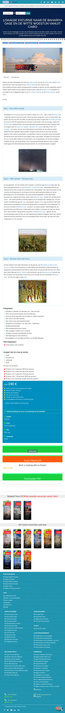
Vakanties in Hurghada (41, 668)
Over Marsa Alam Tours (9, 595)
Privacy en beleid (7, 600)
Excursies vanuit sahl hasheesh (14, 628)
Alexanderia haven (40, 616)
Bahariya (47, 185)
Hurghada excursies (11, 630)
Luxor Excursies (10, 632)
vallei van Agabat (23, 127)
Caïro (58, 82)
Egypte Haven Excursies (11, 584)
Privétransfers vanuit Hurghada (43, 636)
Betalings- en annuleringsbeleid (11, 598)
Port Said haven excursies (42, 621)
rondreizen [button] (22, 6)
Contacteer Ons (7, 605)
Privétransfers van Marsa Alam (43, 638)
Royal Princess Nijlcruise (12, 654)
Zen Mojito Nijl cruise (11, 663)
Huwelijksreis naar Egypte (42, 675)
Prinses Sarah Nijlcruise (12, 675)
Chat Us (58, 708)
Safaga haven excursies (41, 619)
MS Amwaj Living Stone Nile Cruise (15, 666)
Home (6, 6)
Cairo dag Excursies (31, 43)
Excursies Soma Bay (11, 625)
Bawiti (19, 272)
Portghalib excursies (11, 641)
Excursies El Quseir (11, 621)
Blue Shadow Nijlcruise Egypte (14, 661)
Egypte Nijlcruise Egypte (11, 581)
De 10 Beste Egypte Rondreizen (44, 679)
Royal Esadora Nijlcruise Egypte (14, 668)
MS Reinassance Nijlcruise (13, 659)
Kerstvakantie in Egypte (41, 661)
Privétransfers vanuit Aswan (42, 647)
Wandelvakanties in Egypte (42, 670)
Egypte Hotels (8, 586)
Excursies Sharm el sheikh (13, 623)
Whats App (9, 696)
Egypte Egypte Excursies (11, 577)
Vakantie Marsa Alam (41, 663)
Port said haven (39, 614)
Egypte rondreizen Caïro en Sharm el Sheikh (47, 686)
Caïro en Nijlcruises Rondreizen (43, 654)
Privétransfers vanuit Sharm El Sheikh (45, 642)
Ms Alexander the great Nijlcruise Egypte (17, 670)
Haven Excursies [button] (40, 6)
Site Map (5, 607)
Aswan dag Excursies (12, 614)
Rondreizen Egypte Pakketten (43, 677)
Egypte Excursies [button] (13, 6)
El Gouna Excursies (11, 619)
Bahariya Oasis (56, 115)
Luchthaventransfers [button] (56, 6)
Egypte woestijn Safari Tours (43, 657)
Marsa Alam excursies (12, 639)
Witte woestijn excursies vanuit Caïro (50, 43)
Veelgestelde (6, 602)
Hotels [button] (47, 6)
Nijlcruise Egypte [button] (30, 6)
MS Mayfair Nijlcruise (11, 672)
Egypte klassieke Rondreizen (43, 659)
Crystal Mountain (25, 187)
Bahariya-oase (47, 82)
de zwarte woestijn (35, 92)
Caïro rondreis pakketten (42, 682)
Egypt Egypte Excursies (16, 43)
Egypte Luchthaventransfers (12, 588)
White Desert (8, 124)
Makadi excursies (10, 635)
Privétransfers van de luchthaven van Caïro (47, 640)
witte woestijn (33, 82)
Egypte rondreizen (10, 579)
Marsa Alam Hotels (40, 628)
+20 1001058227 (12, 694)
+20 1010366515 (12, 700)
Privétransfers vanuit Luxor (42, 645)
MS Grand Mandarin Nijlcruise (14, 657)
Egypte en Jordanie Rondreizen (43, 684)
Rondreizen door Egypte (41, 666)
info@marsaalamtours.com (44, 694)
